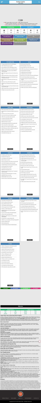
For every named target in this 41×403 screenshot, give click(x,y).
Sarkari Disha (20, 2)
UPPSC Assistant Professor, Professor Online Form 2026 (10, 75)
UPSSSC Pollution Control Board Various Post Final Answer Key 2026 (28, 160)
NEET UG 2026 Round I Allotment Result (27, 82)
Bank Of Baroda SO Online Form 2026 (26, 114)
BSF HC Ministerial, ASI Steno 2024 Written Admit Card (10, 128)
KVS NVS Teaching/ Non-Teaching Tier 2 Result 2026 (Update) (29, 79)
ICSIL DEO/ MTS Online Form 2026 (26, 128)
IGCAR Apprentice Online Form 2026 (26, 119)
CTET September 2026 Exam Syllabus (7, 205)
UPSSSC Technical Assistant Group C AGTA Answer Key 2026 (29, 167)
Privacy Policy (5, 398)
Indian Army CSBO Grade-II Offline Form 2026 (28, 126)
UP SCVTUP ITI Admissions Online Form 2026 (8, 163)
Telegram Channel (31, 309)
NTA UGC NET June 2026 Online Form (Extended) (9, 178)
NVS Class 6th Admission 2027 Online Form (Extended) (10, 161)
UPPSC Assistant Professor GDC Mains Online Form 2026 (10, 88)
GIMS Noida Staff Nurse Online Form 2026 (27, 109)
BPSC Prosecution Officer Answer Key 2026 (27, 165)
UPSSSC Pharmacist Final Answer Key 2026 (27, 158)
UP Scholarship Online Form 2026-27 (7, 166)
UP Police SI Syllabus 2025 (6, 221)
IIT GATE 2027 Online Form (6, 156)
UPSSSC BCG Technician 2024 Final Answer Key (28, 156)
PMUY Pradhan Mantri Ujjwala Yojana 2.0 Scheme (28, 207)
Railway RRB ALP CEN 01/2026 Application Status (9, 67)
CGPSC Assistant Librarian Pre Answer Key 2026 (28, 181)
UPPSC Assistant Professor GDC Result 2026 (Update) (29, 87)
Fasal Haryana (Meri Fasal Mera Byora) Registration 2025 (29, 209)
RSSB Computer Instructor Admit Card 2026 (8, 131)
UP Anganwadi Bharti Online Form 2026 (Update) (7, 36)
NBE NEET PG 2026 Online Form (6, 169)
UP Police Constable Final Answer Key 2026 (27, 177)
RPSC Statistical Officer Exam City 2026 (9, 22)
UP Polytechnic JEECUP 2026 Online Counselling (9, 173)
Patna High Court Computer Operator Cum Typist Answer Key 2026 (29, 179)
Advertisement (28, 398)
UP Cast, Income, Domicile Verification (7, 263)
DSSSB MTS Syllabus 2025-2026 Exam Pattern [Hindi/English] (8, 210)
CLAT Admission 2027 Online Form (7, 158)
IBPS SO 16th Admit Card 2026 (6, 121)
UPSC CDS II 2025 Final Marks (25, 70)
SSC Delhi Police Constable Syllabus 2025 (8, 218)
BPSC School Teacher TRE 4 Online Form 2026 (20, 36)
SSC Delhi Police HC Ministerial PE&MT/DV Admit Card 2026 (28, 23)
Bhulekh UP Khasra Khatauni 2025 (7, 257)
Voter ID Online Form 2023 (5, 260)
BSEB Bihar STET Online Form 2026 (33, 36)
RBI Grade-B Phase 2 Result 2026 (12, 23)
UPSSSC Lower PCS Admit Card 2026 (7, 129)
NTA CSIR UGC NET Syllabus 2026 (7, 200)
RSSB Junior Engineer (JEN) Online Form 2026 (7, 40)
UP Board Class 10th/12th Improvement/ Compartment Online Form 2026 (10, 171)
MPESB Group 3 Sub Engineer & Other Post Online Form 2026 (10, 84)
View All (10, 103)
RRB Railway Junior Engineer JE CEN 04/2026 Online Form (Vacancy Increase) (10, 77)
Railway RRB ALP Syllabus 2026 (6, 203)
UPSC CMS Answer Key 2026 (25, 172)
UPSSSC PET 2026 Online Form (20, 42)
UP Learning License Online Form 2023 (7, 265)
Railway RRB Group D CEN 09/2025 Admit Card (33, 40)
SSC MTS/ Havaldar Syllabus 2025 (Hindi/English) (9, 224)
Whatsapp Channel (10, 309)
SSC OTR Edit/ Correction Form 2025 (7, 252)
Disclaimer (13, 398)
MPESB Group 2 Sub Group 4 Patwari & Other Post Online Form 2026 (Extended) (10, 86)
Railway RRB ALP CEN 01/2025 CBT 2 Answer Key (28, 174)
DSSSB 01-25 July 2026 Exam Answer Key (27, 171)
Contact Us (36, 398)
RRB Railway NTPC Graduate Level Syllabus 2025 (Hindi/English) (9, 216)
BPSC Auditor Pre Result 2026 (21, 22)
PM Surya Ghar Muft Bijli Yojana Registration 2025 (28, 204)
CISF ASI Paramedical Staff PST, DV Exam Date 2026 (9, 123)
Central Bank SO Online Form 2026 (26, 131)
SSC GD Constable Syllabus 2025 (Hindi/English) (9, 212)
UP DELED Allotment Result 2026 (26, 73)
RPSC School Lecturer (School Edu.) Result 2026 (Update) (29, 75)
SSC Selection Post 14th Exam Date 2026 (8, 113)
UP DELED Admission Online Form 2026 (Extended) (9, 164)
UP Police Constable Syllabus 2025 (7, 208)
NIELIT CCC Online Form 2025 (6, 255)
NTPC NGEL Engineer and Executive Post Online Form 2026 (10, 73)
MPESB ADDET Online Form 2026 (7, 176)
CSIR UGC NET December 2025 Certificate (8, 249)
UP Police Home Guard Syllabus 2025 (7, 214)
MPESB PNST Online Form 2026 (6, 175)
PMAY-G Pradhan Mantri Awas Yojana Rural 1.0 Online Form (29, 211)
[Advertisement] (20, 11)
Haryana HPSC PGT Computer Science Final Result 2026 (29, 84)
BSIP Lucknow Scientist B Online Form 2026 (27, 111)
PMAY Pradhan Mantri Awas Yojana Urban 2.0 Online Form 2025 (29, 201)
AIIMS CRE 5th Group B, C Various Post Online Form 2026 (29, 124)
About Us (20, 398)
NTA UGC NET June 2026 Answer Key (26, 162)
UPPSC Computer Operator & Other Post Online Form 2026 (7, 43)
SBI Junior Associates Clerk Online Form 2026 (20, 40)
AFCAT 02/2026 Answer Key (25, 169)
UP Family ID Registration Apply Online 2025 (28, 206)
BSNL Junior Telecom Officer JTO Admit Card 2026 (9, 126)
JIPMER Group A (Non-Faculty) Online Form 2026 (28, 122)
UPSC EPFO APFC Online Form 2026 (7, 65)
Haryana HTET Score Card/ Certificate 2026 (27, 67)
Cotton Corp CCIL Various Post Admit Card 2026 (9, 115)
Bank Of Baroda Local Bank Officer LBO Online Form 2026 (9, 80)
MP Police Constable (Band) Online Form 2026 (28, 129)
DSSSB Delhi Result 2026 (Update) (26, 72)
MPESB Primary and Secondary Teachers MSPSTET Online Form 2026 (9, 71)
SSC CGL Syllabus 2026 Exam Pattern (7, 202)
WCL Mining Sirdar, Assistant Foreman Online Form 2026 (29, 117)
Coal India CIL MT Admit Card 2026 (7, 118)
